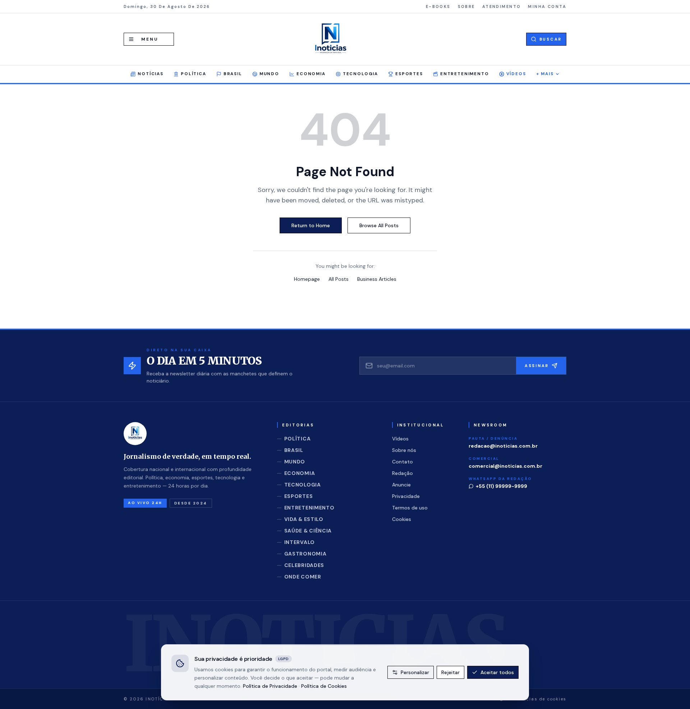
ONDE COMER (302, 576)
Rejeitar (450, 672)
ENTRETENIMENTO (464, 74)
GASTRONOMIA (305, 553)
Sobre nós (404, 450)
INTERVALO (299, 542)
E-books (438, 6)
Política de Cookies (324, 685)
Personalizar (415, 672)
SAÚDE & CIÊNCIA (308, 530)
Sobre (466, 6)
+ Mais (545, 74)
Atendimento (501, 6)
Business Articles (376, 279)
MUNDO (269, 74)
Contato (402, 461)
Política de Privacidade (270, 685)
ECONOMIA (311, 74)
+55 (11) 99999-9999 (501, 486)
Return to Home (310, 225)
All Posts (338, 279)
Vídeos (516, 74)
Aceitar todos (497, 672)
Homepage (307, 279)
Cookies (401, 519)
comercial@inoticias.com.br (505, 466)
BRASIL (233, 74)
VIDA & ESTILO (303, 519)
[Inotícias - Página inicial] (331, 39)
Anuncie (401, 484)
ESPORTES (409, 74)
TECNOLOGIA (360, 74)
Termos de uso (410, 507)
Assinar (537, 365)
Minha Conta (547, 6)
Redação (402, 473)
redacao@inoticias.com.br (503, 446)
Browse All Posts (379, 225)
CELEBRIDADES (304, 565)
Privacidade (406, 496)
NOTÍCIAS (151, 74)
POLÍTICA (193, 74)
